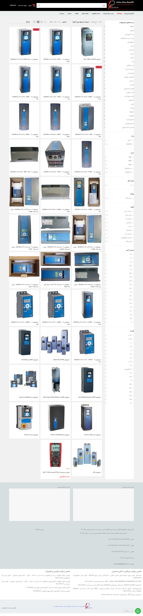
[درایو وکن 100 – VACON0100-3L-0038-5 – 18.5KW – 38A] (87, 305)
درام (130, 226)
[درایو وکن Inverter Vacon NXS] (55, 342)
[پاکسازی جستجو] (44, 5)
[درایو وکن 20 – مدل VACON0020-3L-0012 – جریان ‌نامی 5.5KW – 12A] (55, 229)
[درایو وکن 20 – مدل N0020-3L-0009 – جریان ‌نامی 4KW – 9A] (55, 267)
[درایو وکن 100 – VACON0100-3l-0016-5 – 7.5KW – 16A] (87, 192)
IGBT (132, 27)
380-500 (129, 198)
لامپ (132, 104)
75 (131, 399)
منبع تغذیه (130, 120)
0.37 (130, 335)
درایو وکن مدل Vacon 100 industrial (60, 435)
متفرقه (132, 112)
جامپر (132, 54)
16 (131, 270)
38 (131, 296)
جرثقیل (129, 223)
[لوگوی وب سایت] (121, 5)
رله (133, 61)
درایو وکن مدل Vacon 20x (31, 435)
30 (131, 373)
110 (131, 354)
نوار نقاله (129, 241)
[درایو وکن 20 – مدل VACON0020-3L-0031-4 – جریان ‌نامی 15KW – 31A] (24, 192)
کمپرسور (129, 230)
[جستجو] (40, 5)
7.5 (130, 396)
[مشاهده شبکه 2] (42, 22)
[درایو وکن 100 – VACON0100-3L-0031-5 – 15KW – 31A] (24, 79)
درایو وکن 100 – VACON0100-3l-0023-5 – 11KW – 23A (24, 172)
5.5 (130, 388)
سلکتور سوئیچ (129, 77)
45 (131, 384)
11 (131, 350)
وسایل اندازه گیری (128, 127)
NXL (130, 157)
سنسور (131, 81)
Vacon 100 (128, 168)
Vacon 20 (128, 172)
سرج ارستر (130, 73)
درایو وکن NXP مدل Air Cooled (30, 360)
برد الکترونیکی (129, 34)
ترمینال (131, 50)
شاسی (132, 85)
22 (131, 365)
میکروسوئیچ (130, 123)
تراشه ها (129, 219)
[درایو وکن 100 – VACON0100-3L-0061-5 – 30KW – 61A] (55, 79)
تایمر (132, 46)
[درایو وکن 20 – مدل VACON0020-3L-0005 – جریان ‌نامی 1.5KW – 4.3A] (87, 267)
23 (131, 285)
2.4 (130, 277)
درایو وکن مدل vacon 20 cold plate (28, 397)
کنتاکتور (131, 100)
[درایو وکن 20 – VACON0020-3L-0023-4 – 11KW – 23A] (87, 117)
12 (131, 262)
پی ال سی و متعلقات (127, 38)
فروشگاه (94, 22)
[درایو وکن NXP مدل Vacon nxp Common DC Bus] (55, 380)
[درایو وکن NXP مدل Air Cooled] (24, 342)
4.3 (130, 300)
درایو (132, 58)
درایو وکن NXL (97, 472)
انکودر (132, 31)
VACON (129, 144)
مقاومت (131, 116)
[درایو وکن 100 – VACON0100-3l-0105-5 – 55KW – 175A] (55, 117)
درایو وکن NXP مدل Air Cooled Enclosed (90, 397)
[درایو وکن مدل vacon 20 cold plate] (24, 380)
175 (130, 273)
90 (131, 403)
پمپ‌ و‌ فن (128, 215)
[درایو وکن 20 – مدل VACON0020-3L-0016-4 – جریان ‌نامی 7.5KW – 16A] (87, 229)
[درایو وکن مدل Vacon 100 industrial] (55, 417)
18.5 (130, 362)
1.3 (131, 254)
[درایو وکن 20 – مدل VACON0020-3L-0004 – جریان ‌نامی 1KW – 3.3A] (24, 267)
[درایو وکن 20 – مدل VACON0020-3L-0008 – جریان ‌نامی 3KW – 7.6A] (24, 229)
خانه (100, 22)
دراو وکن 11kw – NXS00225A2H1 (92, 59)
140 (130, 266)
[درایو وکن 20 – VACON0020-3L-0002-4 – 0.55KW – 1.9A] (24, 305)
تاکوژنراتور (130, 42)
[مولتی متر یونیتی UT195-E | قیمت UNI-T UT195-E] (55, 455)
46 (131, 303)
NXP (130, 161)
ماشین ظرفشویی (126, 238)
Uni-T (130, 140)
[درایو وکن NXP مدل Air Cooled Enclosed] (87, 380)
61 (131, 307)
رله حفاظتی (130, 65)
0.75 (130, 339)
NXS (130, 165)
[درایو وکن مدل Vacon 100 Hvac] (87, 417)
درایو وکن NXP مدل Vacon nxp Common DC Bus (56, 397)
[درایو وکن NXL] (87, 455)
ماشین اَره (128, 234)
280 (130, 288)
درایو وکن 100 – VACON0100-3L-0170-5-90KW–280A (24, 59)
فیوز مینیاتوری (129, 89)
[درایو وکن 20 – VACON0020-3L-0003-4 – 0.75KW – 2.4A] (55, 305)
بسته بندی (128, 211)
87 (131, 319)
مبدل (132, 108)
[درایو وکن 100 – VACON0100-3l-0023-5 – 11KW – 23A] (24, 154)
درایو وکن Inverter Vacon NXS (61, 360)
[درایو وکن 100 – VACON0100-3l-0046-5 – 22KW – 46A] (55, 154)
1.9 (131, 258)
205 (130, 281)
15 (131, 358)
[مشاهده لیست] (45, 22)
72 (131, 315)
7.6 (130, 311)
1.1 (131, 343)
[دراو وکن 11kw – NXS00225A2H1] (87, 42)
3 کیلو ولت (128, 369)
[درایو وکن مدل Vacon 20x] (24, 417)
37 (131, 377)
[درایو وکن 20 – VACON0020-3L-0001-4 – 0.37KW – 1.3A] (87, 342)
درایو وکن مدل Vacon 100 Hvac (92, 435)
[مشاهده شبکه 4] (34, 22)
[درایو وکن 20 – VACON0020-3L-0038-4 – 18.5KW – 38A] (55, 192)
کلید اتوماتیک (129, 96)
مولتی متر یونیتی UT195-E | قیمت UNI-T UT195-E (56, 472)
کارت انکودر (130, 92)
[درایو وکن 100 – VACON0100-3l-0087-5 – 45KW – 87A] (24, 117)
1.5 (131, 347)
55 (130, 392)
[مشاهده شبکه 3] (38, 22)
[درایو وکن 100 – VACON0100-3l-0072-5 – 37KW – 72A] (87, 154)
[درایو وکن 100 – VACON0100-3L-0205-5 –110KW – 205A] (55, 42)
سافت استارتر (129, 69)
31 (131, 292)
